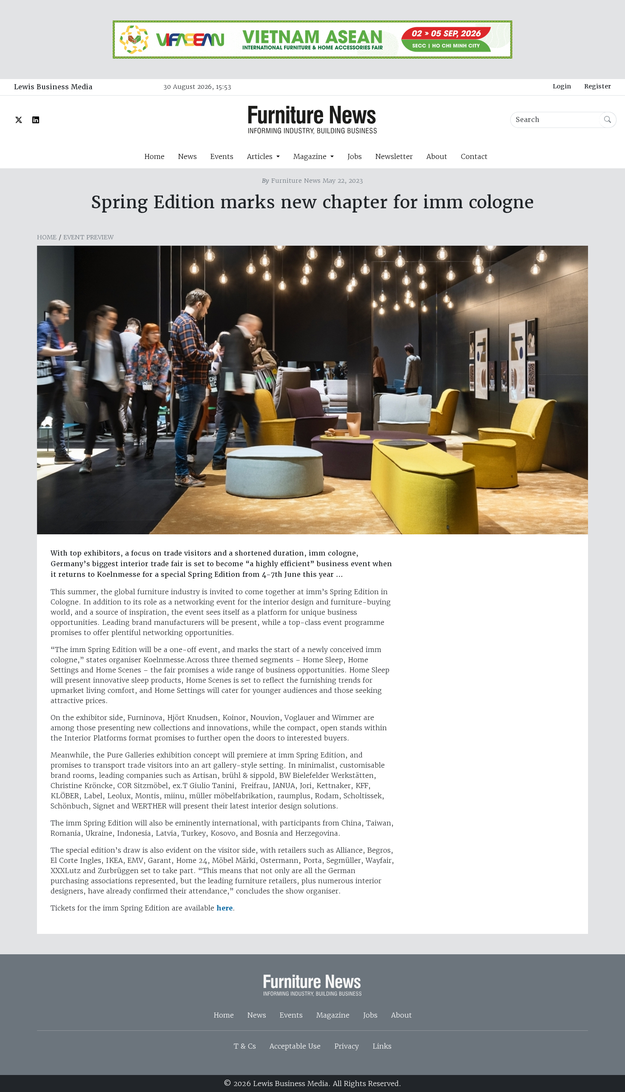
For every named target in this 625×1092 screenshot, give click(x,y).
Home (154, 156)
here (224, 908)
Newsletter (394, 156)
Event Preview (88, 237)
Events (221, 156)
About (436, 156)
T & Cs (245, 1046)
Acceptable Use (295, 1046)
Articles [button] (261, 156)
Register (597, 86)
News (187, 156)
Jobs (354, 156)
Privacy (346, 1046)
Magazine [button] (311, 156)
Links (382, 1046)
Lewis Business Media (53, 86)
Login (562, 86)
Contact (474, 156)
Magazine (332, 1015)
